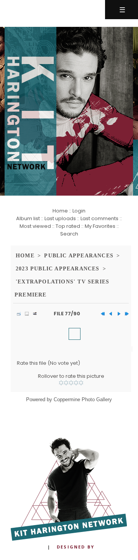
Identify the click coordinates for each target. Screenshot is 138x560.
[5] (81, 382)
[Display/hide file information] (25, 314)
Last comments (99, 218)
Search (69, 233)
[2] (66, 382)
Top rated (68, 226)
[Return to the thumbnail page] (17, 314)
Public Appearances (78, 256)
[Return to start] (101, 314)
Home (60, 210)
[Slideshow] (33, 314)
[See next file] (117, 314)
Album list (28, 218)
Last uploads (60, 218)
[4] (76, 382)
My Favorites (100, 226)
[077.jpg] (74, 334)
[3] (71, 382)
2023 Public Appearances (58, 269)
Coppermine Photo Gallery (83, 399)
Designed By (75, 547)
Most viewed (35, 226)
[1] (61, 382)
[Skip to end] (125, 314)
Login (78, 210)
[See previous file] (109, 314)
